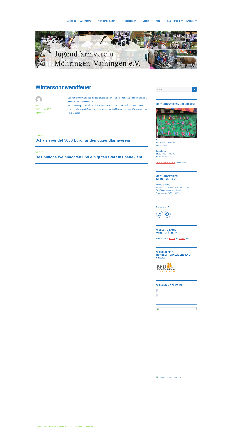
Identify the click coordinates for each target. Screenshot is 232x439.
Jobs (158, 20)
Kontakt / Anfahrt (172, 20)
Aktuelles (71, 20)
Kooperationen (129, 20)
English (190, 20)
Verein (146, 20)
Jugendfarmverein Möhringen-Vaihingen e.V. (51, 426)
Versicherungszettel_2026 (165, 162)
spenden (182, 238)
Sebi (37, 105)
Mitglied (172, 238)
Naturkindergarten (106, 20)
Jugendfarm (85, 20)
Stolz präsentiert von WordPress (81, 426)
